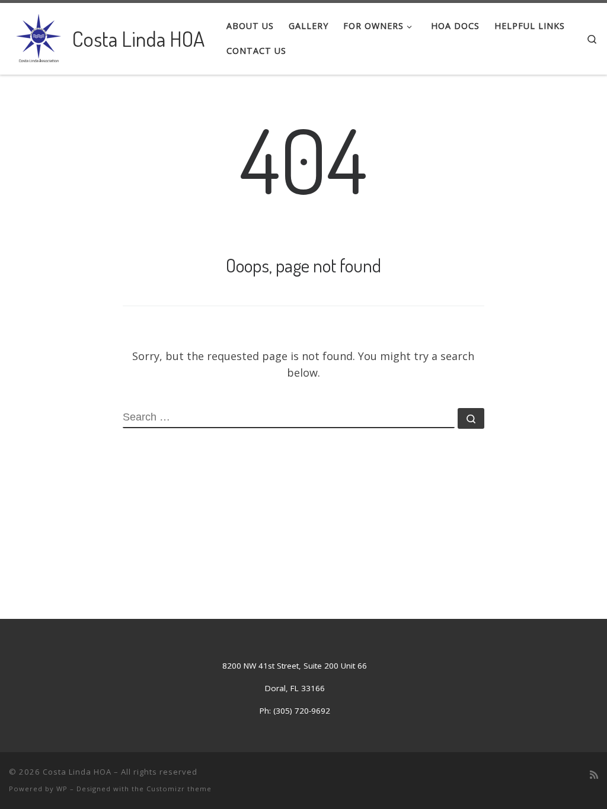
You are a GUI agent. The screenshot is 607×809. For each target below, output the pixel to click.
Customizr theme (179, 788)
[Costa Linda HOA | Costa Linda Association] (38, 35)
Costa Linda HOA (77, 771)
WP (62, 788)
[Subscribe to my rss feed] (594, 775)
